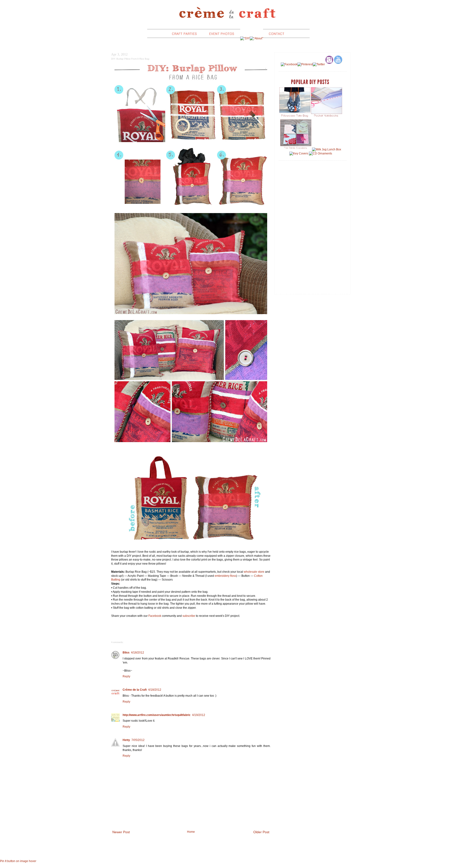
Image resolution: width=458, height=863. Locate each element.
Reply (126, 676)
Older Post (261, 832)
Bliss (126, 652)
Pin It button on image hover (18, 861)
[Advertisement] (312, 198)
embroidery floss (225, 575)
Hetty (126, 740)
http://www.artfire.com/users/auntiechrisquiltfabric (157, 715)
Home (191, 831)
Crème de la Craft (135, 689)
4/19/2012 (198, 715)
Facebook (154, 616)
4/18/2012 (137, 652)
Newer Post (121, 832)
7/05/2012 (138, 740)
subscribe (188, 616)
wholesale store (254, 571)
